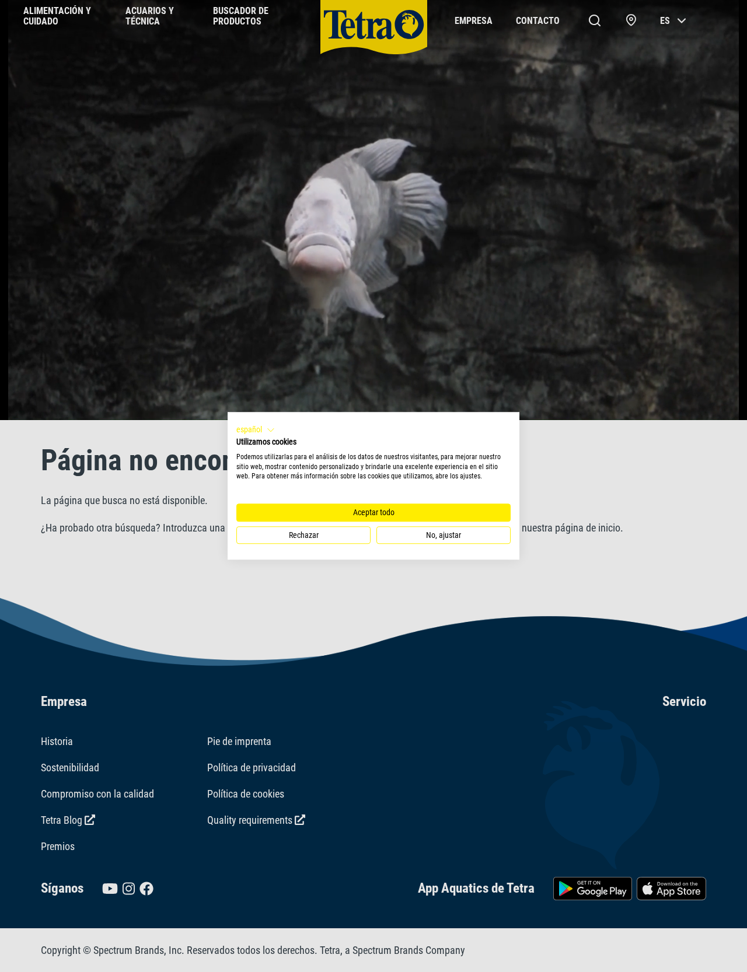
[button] (255, 430)
